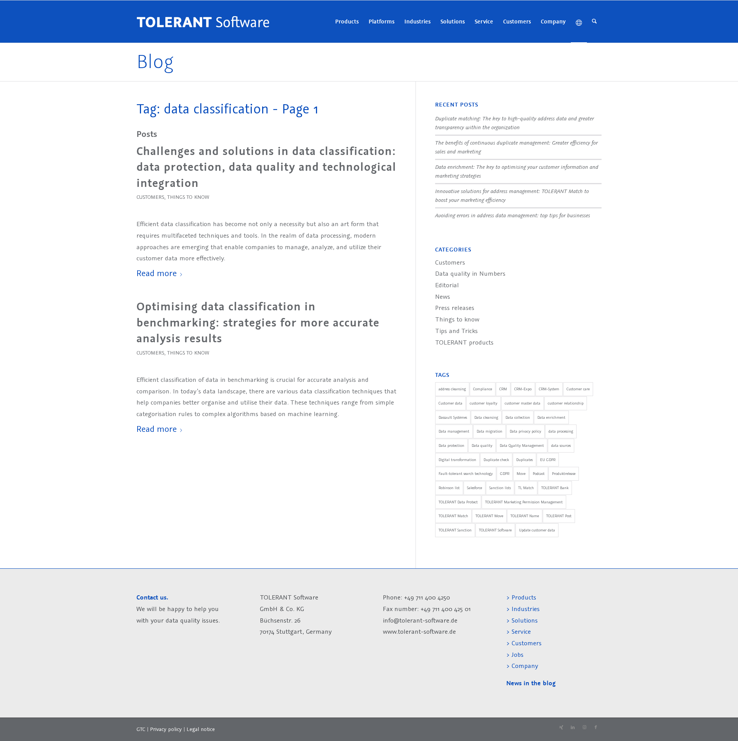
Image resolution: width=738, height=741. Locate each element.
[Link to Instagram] (584, 727)
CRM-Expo (523, 388)
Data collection (517, 417)
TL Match (526, 487)
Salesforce (474, 487)
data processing (561, 431)
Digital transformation (457, 459)
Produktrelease (563, 473)
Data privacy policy (525, 431)
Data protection (451, 445)
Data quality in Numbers (470, 273)
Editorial (447, 285)
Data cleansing (486, 417)
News (442, 296)
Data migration (489, 431)
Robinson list (449, 487)
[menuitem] (347, 21)
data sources (561, 445)
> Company (522, 665)
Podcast (539, 473)
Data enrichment (551, 417)
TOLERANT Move (489, 515)
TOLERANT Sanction (455, 530)
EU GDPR (547, 459)
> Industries (523, 608)
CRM (503, 388)
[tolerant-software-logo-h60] (202, 21)
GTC (140, 729)
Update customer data (537, 530)
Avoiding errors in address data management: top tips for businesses (512, 215)
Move (521, 473)
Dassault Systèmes (453, 417)
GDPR (504, 473)
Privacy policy (166, 729)
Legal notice (200, 729)
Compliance (482, 388)
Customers (150, 196)
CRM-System (549, 388)
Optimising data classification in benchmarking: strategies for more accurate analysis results (257, 322)
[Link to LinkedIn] (572, 727)
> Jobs (515, 654)
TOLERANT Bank (554, 487)
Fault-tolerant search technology (466, 473)
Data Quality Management (522, 445)
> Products (521, 597)
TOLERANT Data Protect (458, 502)
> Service (518, 631)
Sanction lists (500, 487)
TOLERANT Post (559, 515)
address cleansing (452, 388)
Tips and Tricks (456, 330)
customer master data (522, 403)
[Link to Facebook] (596, 727)
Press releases (454, 307)
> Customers (524, 643)
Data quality (482, 445)
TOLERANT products (464, 342)
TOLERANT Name (524, 515)
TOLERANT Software (495, 530)
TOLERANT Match (453, 515)
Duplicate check (496, 459)
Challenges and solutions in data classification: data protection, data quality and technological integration (266, 167)
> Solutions (522, 620)
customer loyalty (483, 403)
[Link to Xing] (561, 727)
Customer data (450, 403)
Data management (454, 431)
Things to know (188, 196)
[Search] (594, 21)
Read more (156, 272)
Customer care (578, 388)
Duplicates (524, 459)
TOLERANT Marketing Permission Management (524, 502)
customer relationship (565, 403)
